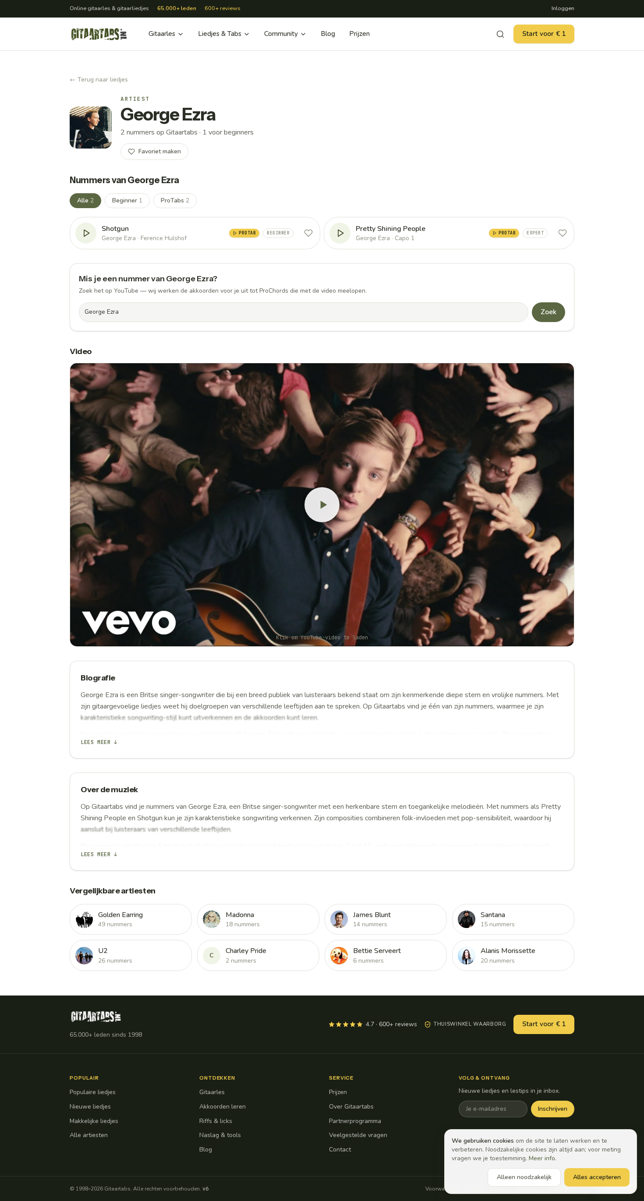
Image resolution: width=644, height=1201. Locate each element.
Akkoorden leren (222, 1106)
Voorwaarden (442, 1188)
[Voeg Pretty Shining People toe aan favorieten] (562, 233)
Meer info (542, 1158)
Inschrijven (552, 1109)
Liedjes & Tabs (219, 33)
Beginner (127, 200)
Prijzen (359, 33)
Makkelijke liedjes (94, 1121)
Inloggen (563, 8)
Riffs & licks (215, 1121)
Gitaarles (162, 33)
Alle (85, 200)
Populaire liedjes (93, 1092)
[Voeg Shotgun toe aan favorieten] (308, 233)
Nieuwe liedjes (90, 1106)
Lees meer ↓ (99, 742)
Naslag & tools (220, 1135)
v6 (205, 1188)
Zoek (548, 312)
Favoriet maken (159, 151)
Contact (340, 1149)
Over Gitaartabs (351, 1106)
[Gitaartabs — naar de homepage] (99, 34)
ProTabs (175, 200)
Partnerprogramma (355, 1121)
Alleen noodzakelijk (524, 1177)
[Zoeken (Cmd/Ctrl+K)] (500, 34)
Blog (328, 33)
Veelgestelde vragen (358, 1135)
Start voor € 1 (544, 33)
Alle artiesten (89, 1135)
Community (281, 33)
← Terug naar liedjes (99, 79)
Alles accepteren (597, 1177)
